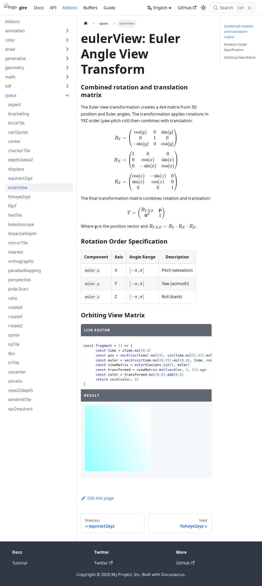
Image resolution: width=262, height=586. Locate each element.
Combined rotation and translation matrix (238, 31)
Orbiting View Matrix (240, 57)
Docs (39, 8)
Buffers (90, 8)
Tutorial (19, 563)
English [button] (160, 8)
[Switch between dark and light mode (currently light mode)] (203, 8)
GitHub (185, 8)
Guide (109, 8)
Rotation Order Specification (235, 47)
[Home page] (86, 23)
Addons (69, 8)
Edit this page (100, 498)
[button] (37, 31)
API (53, 8)
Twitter (101, 563)
